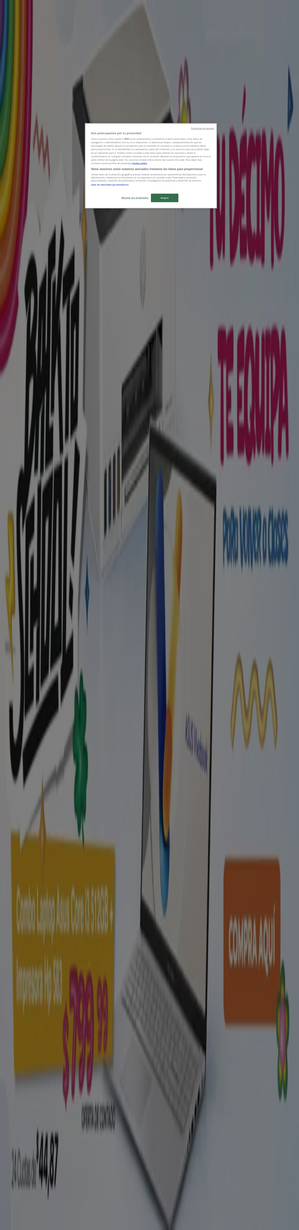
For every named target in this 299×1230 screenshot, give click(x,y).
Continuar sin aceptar (202, 128)
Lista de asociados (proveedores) (110, 184)
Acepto (165, 197)
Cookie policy (139, 163)
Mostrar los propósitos (134, 197)
